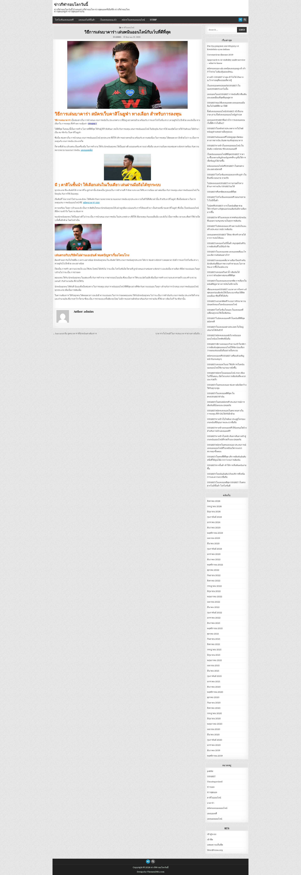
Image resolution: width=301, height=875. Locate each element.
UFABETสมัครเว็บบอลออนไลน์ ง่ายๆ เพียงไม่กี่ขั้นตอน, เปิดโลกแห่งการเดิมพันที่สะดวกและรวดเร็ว (226, 376)
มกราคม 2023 (213, 554)
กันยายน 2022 (213, 575)
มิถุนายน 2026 (214, 511)
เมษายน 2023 (213, 538)
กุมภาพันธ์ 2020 (214, 740)
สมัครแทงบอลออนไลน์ (217, 808)
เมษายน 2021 (213, 665)
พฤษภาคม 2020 (214, 724)
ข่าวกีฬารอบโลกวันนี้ (71, 4)
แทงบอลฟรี (212, 813)
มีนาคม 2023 (213, 543)
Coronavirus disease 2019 (220, 55)
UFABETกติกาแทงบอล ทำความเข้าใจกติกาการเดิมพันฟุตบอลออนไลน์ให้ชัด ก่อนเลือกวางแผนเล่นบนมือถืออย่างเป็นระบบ (226, 347)
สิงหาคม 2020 (213, 708)
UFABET (211, 776)
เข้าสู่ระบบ (211, 834)
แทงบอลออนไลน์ (214, 819)
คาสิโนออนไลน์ (128, 27)
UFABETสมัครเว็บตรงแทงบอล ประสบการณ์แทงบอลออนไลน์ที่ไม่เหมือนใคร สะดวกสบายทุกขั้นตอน (226, 448)
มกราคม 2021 (213, 681)
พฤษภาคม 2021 (214, 660)
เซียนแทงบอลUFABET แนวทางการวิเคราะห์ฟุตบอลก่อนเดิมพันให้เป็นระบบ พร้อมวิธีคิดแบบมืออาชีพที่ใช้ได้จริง (227, 292)
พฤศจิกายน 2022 (215, 564)
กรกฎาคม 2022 (214, 586)
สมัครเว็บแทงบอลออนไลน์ (133, 19)
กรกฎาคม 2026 (214, 506)
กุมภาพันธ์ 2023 (214, 549)
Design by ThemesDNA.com (150, 872)
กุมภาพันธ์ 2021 (214, 676)
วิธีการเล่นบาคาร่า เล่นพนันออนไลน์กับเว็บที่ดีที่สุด (127, 32)
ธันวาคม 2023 (213, 527)
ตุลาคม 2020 (213, 697)
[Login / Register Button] (240, 20)
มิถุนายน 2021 (213, 655)
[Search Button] (245, 20)
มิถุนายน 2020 (214, 718)
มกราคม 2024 (213, 522)
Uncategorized (214, 781)
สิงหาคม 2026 (213, 501)
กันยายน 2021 (213, 639)
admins (118, 37)
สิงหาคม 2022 (213, 581)
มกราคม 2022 (213, 618)
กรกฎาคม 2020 (214, 713)
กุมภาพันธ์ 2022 (214, 612)
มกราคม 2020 (214, 745)
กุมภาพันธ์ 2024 (214, 517)
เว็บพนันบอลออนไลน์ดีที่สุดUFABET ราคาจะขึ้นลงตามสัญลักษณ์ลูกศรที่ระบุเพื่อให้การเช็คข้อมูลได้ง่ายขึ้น (226, 157)
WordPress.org (215, 850)
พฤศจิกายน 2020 (215, 692)
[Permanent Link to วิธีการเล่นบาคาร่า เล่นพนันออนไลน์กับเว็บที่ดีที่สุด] (127, 75)
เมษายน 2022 (213, 602)
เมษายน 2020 (213, 729)
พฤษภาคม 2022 (214, 596)
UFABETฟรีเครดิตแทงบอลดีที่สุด (221, 192)
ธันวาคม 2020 (214, 687)
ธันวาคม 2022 (213, 559)
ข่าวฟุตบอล (212, 792)
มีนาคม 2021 (213, 671)
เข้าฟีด (210, 839)
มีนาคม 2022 (213, 607)
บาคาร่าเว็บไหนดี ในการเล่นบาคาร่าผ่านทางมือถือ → (179, 333)
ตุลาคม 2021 (213, 634)
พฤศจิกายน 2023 (215, 533)
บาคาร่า (210, 803)
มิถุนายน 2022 (214, 591)
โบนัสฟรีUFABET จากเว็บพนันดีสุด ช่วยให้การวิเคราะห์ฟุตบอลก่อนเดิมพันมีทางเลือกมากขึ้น (226, 209)
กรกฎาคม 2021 (214, 649)
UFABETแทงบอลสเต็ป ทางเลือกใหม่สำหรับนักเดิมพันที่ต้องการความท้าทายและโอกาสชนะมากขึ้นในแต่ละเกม (226, 263)
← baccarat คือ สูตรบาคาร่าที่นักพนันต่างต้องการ (75, 333)
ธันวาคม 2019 (213, 750)
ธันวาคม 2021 (213, 623)
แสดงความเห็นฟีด (215, 845)
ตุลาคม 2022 (213, 570)
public (210, 771)
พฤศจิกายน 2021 (215, 628)
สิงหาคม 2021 (213, 644)
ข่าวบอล (210, 787)
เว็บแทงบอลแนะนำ (108, 19)
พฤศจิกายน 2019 (215, 756)
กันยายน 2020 (214, 703)
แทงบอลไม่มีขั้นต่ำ (87, 19)
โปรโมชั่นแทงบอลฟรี (64, 19)
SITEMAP (153, 19)
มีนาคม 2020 (213, 734)
